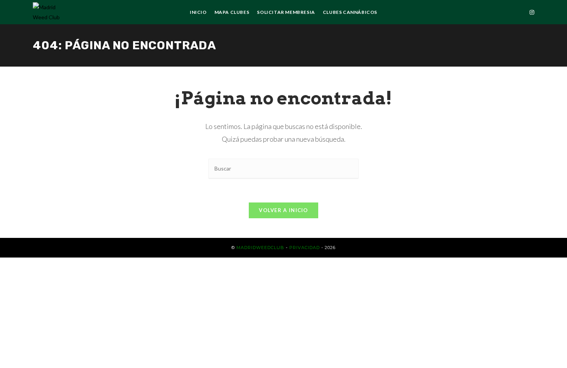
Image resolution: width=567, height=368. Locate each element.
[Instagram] (531, 12)
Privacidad (304, 247)
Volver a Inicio (283, 210)
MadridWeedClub (260, 247)
